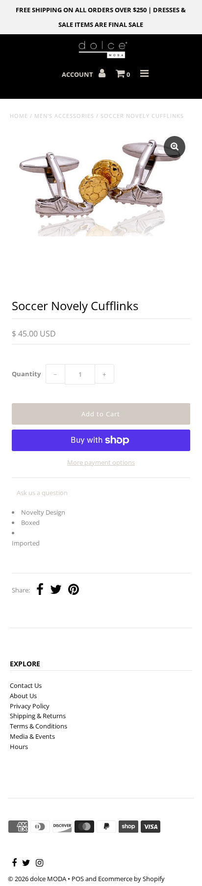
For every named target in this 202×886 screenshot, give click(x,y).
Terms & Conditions (38, 726)
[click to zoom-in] (174, 147)
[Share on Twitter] (56, 590)
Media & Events (32, 736)
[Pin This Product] (73, 590)
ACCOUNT (78, 74)
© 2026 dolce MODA (37, 878)
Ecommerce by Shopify (131, 878)
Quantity (26, 373)
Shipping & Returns (38, 715)
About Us (23, 695)
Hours (19, 746)
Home (19, 115)
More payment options (101, 462)
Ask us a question (42, 492)
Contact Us (26, 685)
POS (78, 878)
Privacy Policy (30, 706)
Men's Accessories (64, 115)
